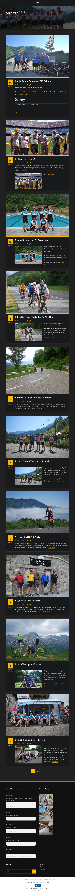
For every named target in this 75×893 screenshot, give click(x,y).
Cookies (42, 869)
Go (34, 871)
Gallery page (24, 94)
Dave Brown (19, 85)
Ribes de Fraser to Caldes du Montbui (34, 317)
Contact (42, 864)
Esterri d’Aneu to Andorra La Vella (32, 461)
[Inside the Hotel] (46, 828)
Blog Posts (30, 85)
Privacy (42, 867)
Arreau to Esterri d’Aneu (27, 536)
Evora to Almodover (14, 815)
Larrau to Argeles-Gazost (28, 664)
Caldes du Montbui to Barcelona (31, 240)
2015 (67, 13)
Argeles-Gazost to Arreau (28, 600)
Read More (37, 891)
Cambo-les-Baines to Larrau (30, 739)
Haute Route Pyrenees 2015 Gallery (33, 81)
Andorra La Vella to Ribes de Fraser (33, 397)
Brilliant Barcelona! (25, 158)
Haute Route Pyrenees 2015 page (56, 92)
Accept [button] (38, 885)
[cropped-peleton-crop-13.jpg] (46, 800)
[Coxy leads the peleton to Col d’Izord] (46, 814)
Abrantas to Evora (13, 840)
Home (62, 13)
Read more (19, 113)
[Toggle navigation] (37, 3)
